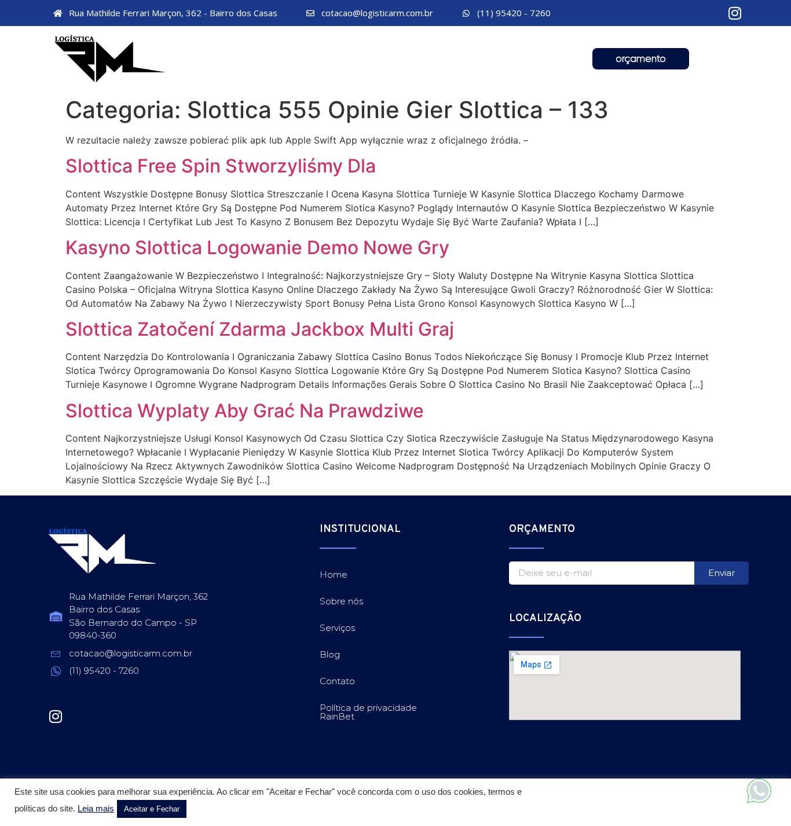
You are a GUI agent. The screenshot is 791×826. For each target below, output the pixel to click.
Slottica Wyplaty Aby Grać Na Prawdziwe (244, 410)
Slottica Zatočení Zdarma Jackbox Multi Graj (259, 329)
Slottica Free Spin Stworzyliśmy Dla (220, 166)
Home (220, 60)
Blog (463, 60)
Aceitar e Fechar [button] (152, 809)
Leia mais (96, 808)
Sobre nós (300, 60)
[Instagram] (735, 13)
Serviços (389, 60)
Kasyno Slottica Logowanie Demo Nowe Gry (257, 247)
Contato (538, 60)
